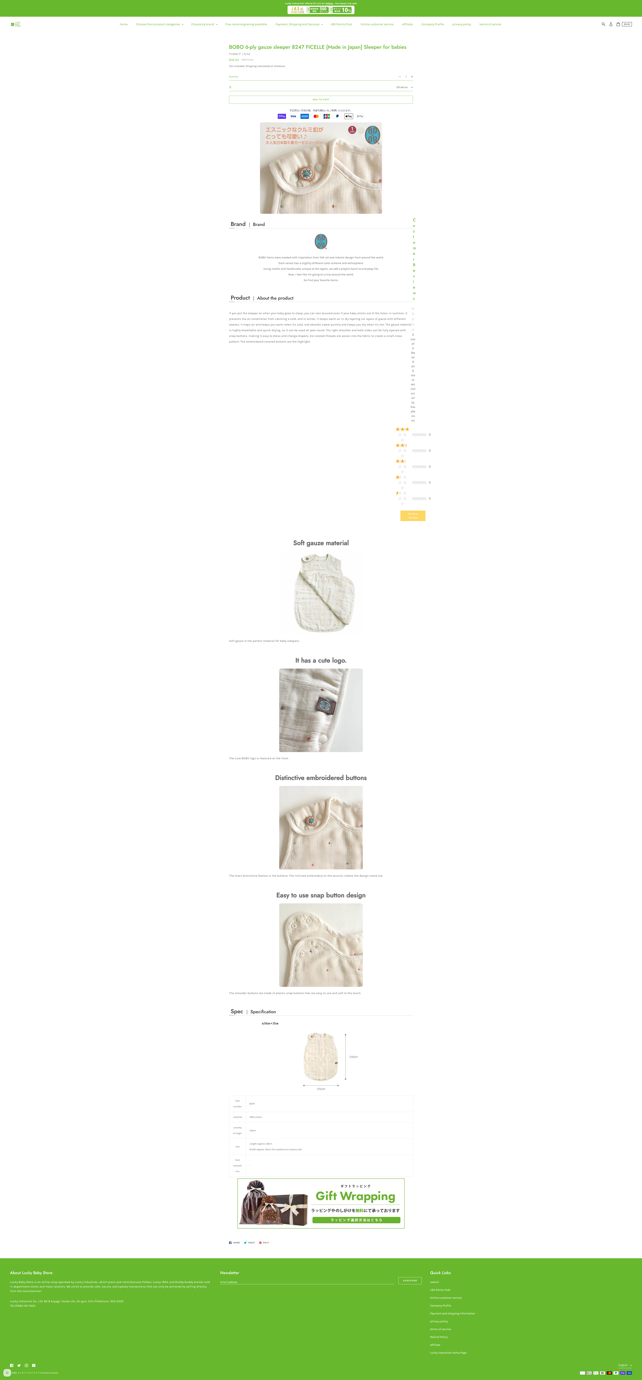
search (434, 1282)
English (623, 1365)
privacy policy (439, 1321)
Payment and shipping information (452, 1313)
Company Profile (440, 1305)
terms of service (440, 1329)
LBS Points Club (440, 1289)
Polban (329, 3)
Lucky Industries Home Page (448, 1352)
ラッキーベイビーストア (29, 1373)
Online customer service (446, 1297)
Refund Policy (439, 1337)
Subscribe (410, 1280)
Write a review (413, 515)
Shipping (251, 66)
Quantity (233, 76)
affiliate (435, 1344)
